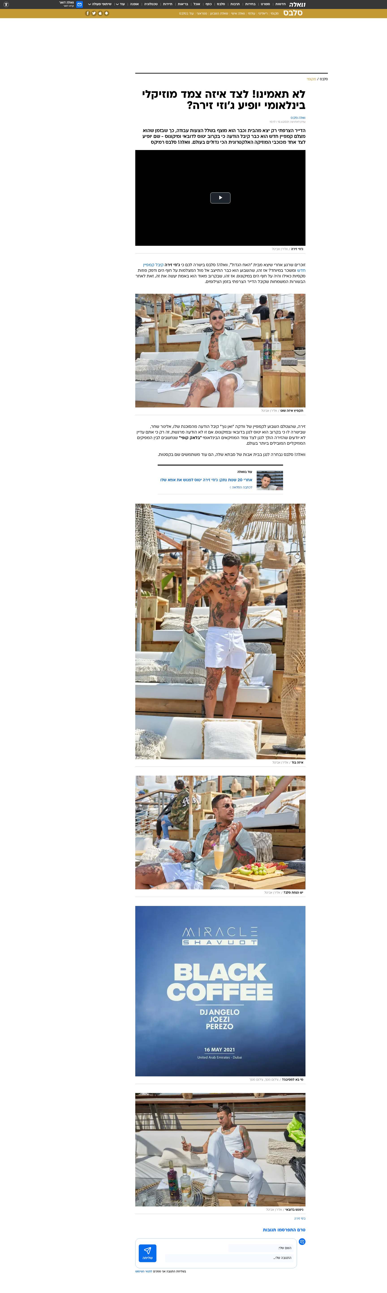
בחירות (250, 4)
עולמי (251, 13)
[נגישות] (6, 4)
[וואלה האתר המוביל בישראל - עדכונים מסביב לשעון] (297, 4)
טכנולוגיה (151, 4)
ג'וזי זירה (299, 1218)
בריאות (183, 4)
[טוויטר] (94, 13)
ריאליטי (263, 13)
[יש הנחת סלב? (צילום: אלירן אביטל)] (220, 836)
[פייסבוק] (87, 13)
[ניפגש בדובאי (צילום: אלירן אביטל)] (220, 1153)
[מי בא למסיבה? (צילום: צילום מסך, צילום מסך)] (220, 995)
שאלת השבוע (219, 13)
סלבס (221, 4)
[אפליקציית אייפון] (100, 13)
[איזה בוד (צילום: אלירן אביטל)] (220, 635)
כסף (209, 4)
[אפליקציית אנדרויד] (106, 13)
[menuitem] (278, 4)
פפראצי (202, 13)
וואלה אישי (238, 13)
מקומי (275, 13)
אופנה (134, 4)
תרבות (235, 4)
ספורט (265, 4)
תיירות (167, 4)
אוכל (197, 4)
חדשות (280, 4)
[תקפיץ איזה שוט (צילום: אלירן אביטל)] (220, 354)
